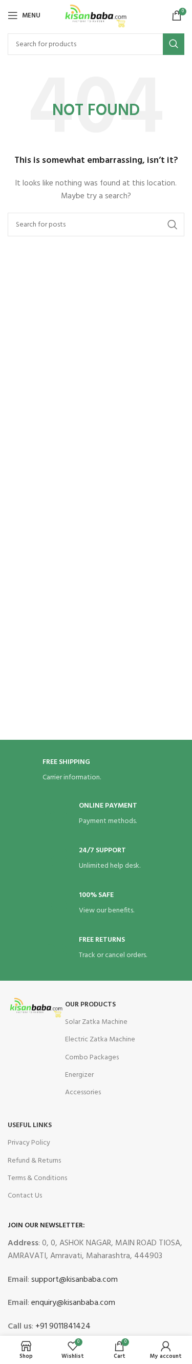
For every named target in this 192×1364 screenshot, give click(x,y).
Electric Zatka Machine (100, 1039)
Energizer (79, 1075)
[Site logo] (96, 16)
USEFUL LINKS (30, 1125)
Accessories (83, 1092)
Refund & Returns (34, 1161)
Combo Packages (92, 1057)
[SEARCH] (173, 44)
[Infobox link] (96, 771)
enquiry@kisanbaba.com (72, 1303)
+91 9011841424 (62, 1326)
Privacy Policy (29, 1143)
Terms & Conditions (37, 1178)
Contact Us (25, 1196)
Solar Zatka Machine (96, 1022)
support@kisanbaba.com (73, 1279)
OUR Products (90, 1005)
